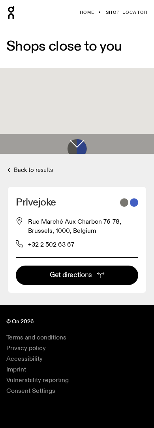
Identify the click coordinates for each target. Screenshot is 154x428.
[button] (77, 144)
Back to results (32, 170)
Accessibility (24, 359)
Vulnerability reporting (37, 380)
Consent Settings (30, 391)
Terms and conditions (36, 337)
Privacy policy (26, 348)
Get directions (71, 274)
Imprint (16, 369)
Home (87, 12)
